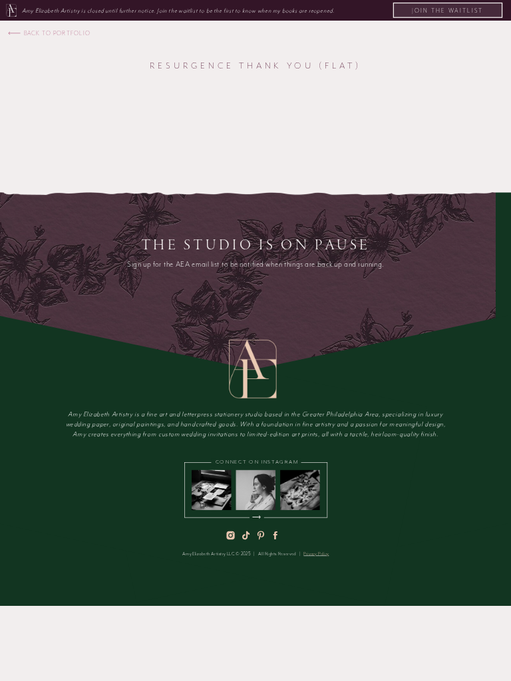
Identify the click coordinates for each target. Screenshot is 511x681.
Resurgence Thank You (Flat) (255, 65)
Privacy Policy (316, 554)
